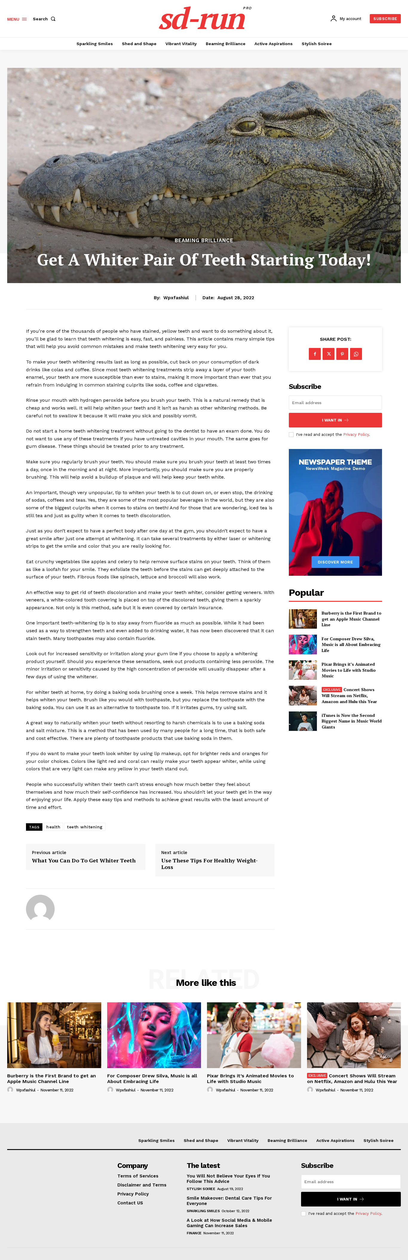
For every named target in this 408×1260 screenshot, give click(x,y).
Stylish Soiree (201, 1189)
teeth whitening (85, 826)
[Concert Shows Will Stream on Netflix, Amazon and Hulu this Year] (303, 695)
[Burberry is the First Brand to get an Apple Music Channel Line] (303, 619)
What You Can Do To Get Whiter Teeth (84, 860)
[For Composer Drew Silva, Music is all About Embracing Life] (303, 644)
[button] (45, 19)
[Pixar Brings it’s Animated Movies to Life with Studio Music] (303, 670)
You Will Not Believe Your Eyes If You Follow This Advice (228, 1178)
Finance (194, 1233)
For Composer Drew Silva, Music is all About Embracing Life (351, 644)
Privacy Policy (356, 434)
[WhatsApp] (356, 354)
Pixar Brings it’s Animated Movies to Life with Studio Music (349, 670)
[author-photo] (11, 1090)
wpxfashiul (176, 297)
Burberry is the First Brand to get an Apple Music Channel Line (351, 618)
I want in (332, 420)
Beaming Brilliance (204, 240)
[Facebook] (315, 354)
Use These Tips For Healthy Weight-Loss (209, 863)
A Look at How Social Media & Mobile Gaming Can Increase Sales (229, 1223)
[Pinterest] (342, 354)
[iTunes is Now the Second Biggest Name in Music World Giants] (303, 721)
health (53, 826)
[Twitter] (329, 354)
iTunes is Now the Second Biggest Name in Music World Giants (352, 721)
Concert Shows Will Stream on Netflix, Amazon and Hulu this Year (349, 695)
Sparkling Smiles (203, 1211)
